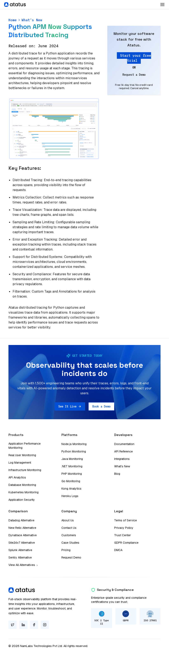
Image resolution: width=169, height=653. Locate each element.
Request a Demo (134, 75)
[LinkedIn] (23, 625)
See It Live (67, 406)
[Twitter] (12, 625)
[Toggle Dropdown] (162, 4)
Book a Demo (101, 406)
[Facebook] (34, 625)
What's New (32, 20)
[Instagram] (45, 625)
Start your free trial (135, 58)
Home (12, 20)
